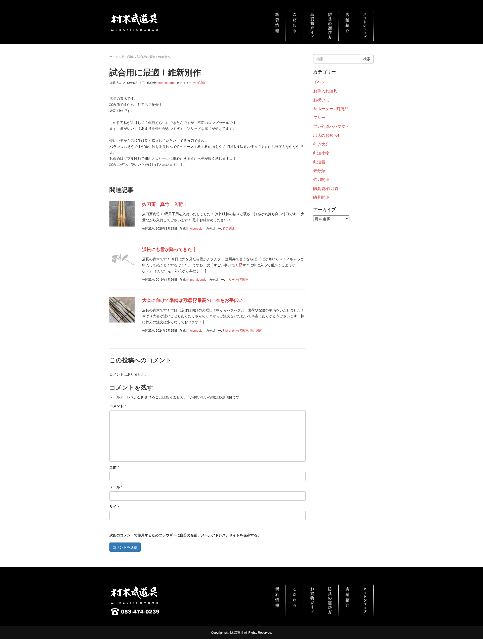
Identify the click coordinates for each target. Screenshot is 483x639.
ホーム (113, 56)
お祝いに (321, 100)
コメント (117, 405)
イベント (321, 82)
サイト (114, 506)
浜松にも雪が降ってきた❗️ (169, 249)
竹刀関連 (128, 56)
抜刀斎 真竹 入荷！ (164, 204)
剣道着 (319, 162)
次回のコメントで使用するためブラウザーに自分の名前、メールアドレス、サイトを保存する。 (185, 534)
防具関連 (256, 330)
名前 (114, 467)
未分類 (319, 170)
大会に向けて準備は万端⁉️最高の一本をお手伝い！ (194, 300)
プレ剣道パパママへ (331, 126)
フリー (230, 279)
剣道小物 (321, 153)
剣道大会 (229, 330)
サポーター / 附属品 (330, 108)
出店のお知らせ (327, 135)
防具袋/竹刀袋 (325, 188)
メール (115, 486)
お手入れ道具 (325, 91)
